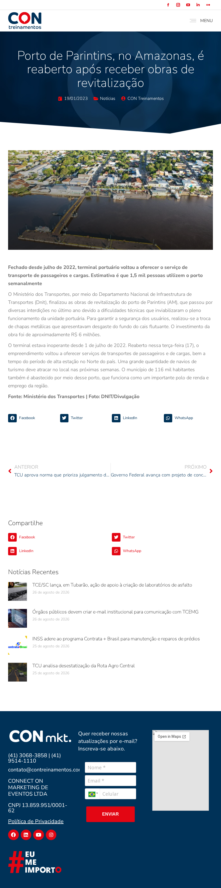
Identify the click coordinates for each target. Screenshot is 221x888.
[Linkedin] (26, 835)
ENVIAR (110, 814)
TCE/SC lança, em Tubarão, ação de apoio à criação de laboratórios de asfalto (112, 585)
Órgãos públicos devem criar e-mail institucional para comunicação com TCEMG (115, 612)
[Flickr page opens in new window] (208, 5)
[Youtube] (38, 835)
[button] (32, 418)
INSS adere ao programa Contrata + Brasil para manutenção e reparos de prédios (116, 639)
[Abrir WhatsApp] (207, 874)
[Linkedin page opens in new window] (198, 5)
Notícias (107, 98)
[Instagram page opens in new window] (178, 5)
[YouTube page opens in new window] (188, 5)
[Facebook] (13, 835)
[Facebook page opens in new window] (168, 5)
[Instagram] (51, 835)
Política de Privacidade (36, 821)
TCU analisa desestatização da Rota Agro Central (83, 665)
